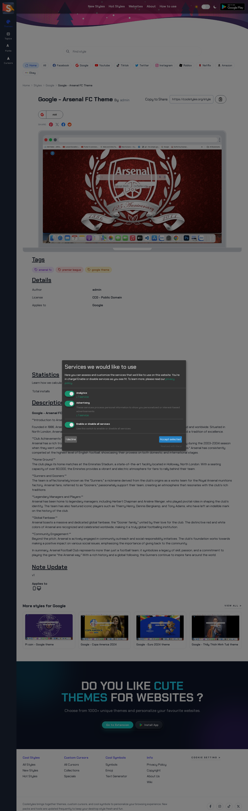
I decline (71, 439)
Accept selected (170, 439)
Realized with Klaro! (171, 446)
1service (82, 397)
